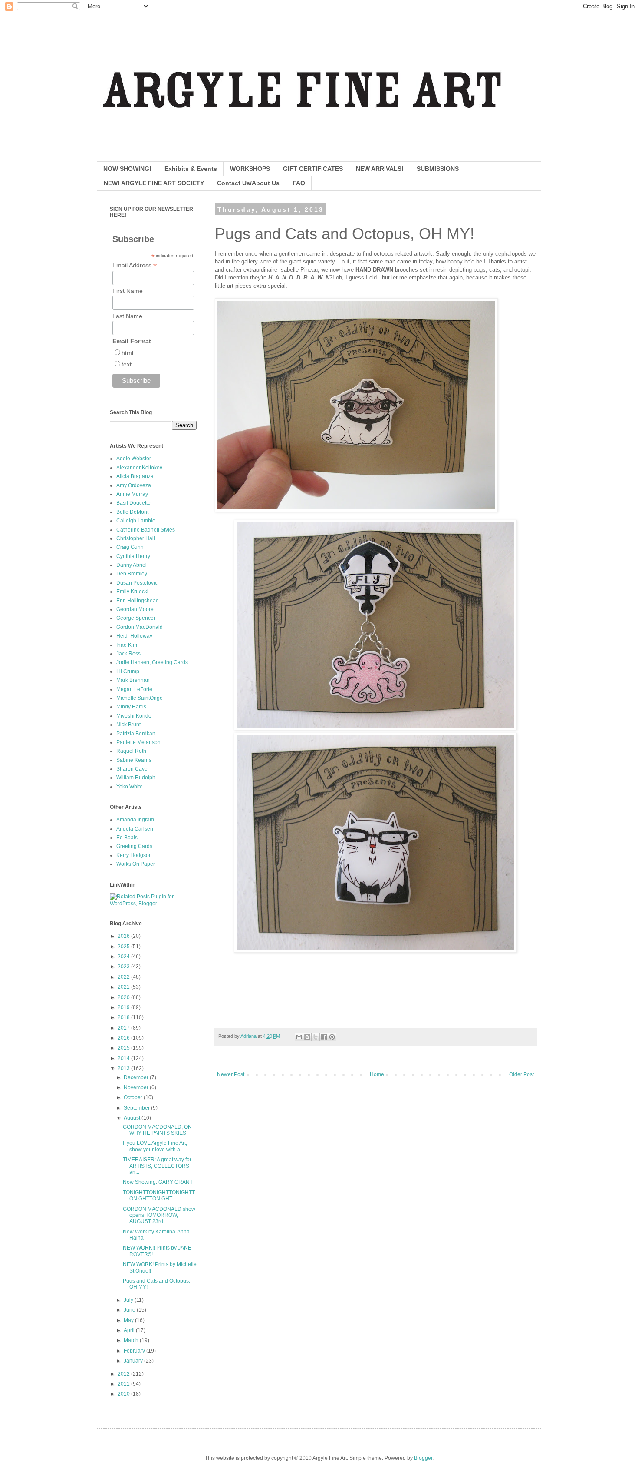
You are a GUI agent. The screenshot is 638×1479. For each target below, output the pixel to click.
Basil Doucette (133, 503)
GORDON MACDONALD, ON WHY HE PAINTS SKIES (157, 1130)
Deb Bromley (131, 574)
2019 (124, 1007)
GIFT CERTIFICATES (313, 168)
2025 (124, 947)
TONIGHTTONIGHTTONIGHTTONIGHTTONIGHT (159, 1196)
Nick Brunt (128, 724)
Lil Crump (127, 671)
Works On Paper (135, 864)
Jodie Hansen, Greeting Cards (152, 662)
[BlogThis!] (307, 1037)
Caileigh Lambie (135, 521)
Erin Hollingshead (137, 601)
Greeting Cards (134, 846)
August (132, 1118)
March (132, 1340)
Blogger (423, 1458)
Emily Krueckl (132, 591)
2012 (124, 1374)
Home (377, 1074)
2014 (124, 1058)
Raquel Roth (131, 751)
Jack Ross (128, 654)
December (137, 1077)
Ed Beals (127, 837)
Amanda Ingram (135, 820)
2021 (124, 987)
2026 (124, 936)
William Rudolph (135, 777)
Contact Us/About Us (248, 182)
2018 (124, 1017)
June (130, 1310)
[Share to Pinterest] (332, 1037)
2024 (124, 957)
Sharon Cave (132, 769)
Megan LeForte (134, 689)
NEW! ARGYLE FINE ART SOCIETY (154, 182)
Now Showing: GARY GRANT (158, 1182)
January (134, 1361)
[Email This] (299, 1037)
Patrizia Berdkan (135, 734)
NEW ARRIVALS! (380, 168)
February (135, 1351)
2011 (124, 1384)
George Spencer (135, 618)
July (129, 1300)
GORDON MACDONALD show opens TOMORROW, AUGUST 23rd (159, 1215)
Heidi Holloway (134, 636)
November (137, 1087)
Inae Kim (126, 645)
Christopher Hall (135, 538)
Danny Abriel (131, 565)
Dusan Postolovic (137, 583)
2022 (124, 977)
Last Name (127, 315)
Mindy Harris (131, 707)
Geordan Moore (135, 609)
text (127, 364)
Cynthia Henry (133, 556)
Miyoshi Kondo (133, 716)
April (130, 1330)
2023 (124, 967)
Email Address (134, 265)
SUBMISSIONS (438, 168)
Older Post (521, 1074)
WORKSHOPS (250, 168)
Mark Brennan (133, 680)
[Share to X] (315, 1037)
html (127, 352)
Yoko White (129, 787)
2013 (124, 1068)
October (134, 1097)
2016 (124, 1038)
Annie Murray (132, 494)
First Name (127, 290)
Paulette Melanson (138, 742)
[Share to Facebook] (323, 1037)
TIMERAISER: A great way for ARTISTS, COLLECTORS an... (157, 1166)
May (129, 1320)
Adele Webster (133, 458)
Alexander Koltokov (139, 468)
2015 (124, 1048)
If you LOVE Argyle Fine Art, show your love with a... (155, 1146)
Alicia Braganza (135, 476)
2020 (124, 997)
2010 (124, 1394)
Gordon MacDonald (139, 627)
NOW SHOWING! (127, 168)
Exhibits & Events (190, 168)
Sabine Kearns (133, 760)
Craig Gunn (130, 547)
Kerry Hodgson (134, 855)
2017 (124, 1028)
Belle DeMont (132, 512)
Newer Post (230, 1074)
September (137, 1108)
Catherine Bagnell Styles (145, 530)
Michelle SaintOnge (139, 698)
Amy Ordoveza (133, 485)
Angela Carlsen (134, 829)
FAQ (299, 182)
